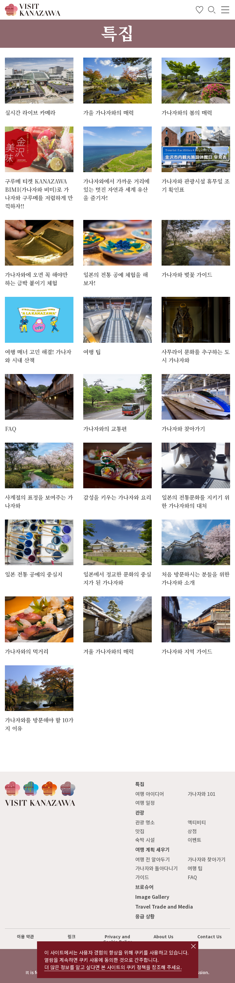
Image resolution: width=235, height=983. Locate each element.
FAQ (192, 877)
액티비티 (197, 822)
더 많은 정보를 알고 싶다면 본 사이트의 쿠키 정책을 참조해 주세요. (113, 967)
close (193, 946)
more (11, 61)
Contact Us (209, 936)
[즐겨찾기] (199, 11)
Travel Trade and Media (164, 906)
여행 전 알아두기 (152, 859)
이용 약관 (25, 936)
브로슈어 (144, 886)
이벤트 (194, 839)
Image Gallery (152, 896)
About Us (163, 936)
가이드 (142, 877)
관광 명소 (145, 822)
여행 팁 (195, 868)
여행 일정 (145, 802)
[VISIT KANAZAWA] (33, 13)
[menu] (225, 10)
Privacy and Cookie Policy (117, 939)
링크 (72, 936)
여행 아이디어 (149, 793)
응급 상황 (145, 916)
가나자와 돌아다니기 (156, 868)
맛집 (139, 831)
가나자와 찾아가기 (207, 859)
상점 (192, 831)
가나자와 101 (201, 793)
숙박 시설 (145, 839)
